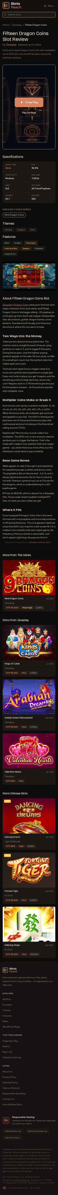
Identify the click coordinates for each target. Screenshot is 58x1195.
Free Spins (30, 243)
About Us (7, 1071)
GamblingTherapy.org (37, 1131)
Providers (7, 1004)
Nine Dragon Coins (14, 214)
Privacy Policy (9, 1077)
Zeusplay (17, 25)
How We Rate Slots (12, 1104)
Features (7, 1015)
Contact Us (9, 1099)
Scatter (17, 243)
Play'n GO (7, 1052)
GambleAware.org (13, 1131)
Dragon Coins (21, 305)
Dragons (21, 230)
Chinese (8, 230)
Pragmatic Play (10, 1041)
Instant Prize (10, 254)
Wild (7, 243)
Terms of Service (11, 1088)
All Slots (7, 999)
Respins (26, 248)
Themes (7, 1010)
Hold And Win (11, 248)
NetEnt (6, 1046)
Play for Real (29, 112)
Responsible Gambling (14, 1093)
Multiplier (39, 248)
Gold (32, 230)
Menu (50, 6)
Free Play (32, 102)
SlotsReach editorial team (39, 542)
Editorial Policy (10, 1082)
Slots (8, 168)
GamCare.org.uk (12, 1137)
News (5, 1021)
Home (6, 25)
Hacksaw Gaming (12, 1057)
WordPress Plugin (11, 1026)
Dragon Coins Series (17, 209)
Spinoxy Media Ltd (21, 1180)
